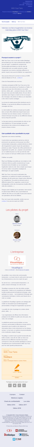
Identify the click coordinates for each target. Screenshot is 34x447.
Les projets (29, 4)
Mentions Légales (17, 398)
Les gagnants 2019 (27, 3)
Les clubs (21, 4)
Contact (30, 6)
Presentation (28, 1)
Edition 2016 (11, 405)
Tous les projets (6, 21)
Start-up (14, 21)
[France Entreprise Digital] (6, 2)
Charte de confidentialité (12, 401)
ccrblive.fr (19, 77)
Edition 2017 (23, 405)
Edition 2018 (17, 408)
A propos (13, 394)
